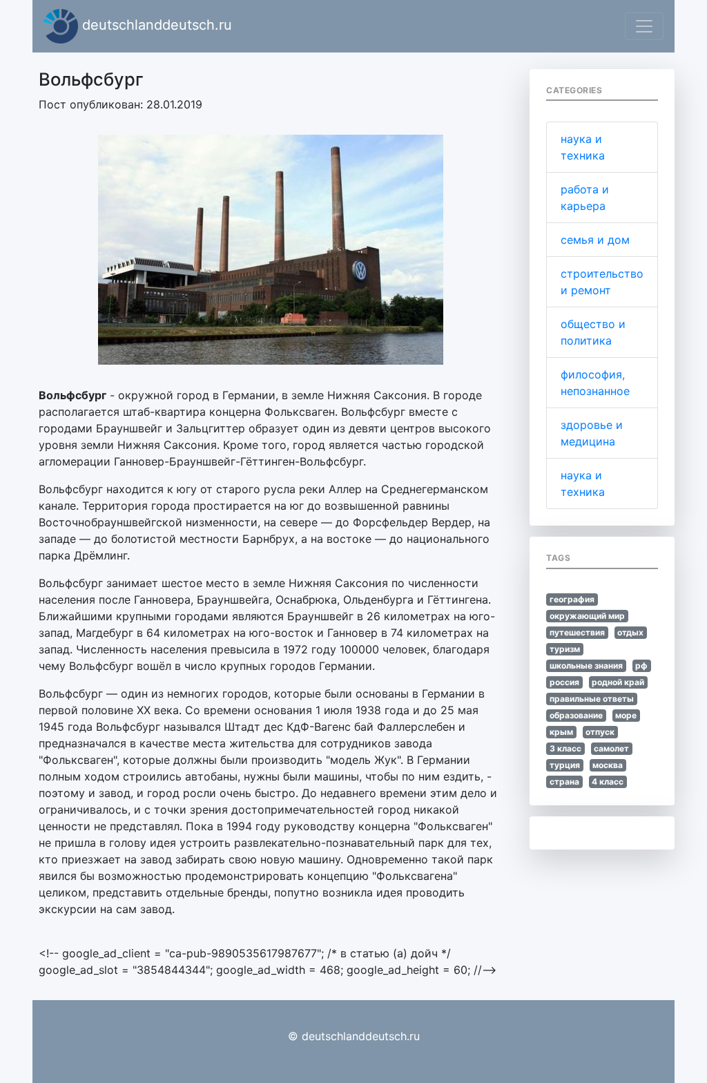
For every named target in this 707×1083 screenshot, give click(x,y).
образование (576, 715)
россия (564, 682)
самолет (611, 748)
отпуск (599, 732)
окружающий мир (587, 616)
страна (564, 781)
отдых (630, 632)
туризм (565, 649)
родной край (618, 682)
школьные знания (586, 665)
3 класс (565, 748)
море (626, 715)
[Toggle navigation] (644, 26)
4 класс (607, 781)
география (572, 599)
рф (641, 665)
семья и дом (595, 240)
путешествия (577, 632)
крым (561, 732)
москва (607, 765)
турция (565, 765)
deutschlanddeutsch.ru (155, 25)
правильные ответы (592, 698)
